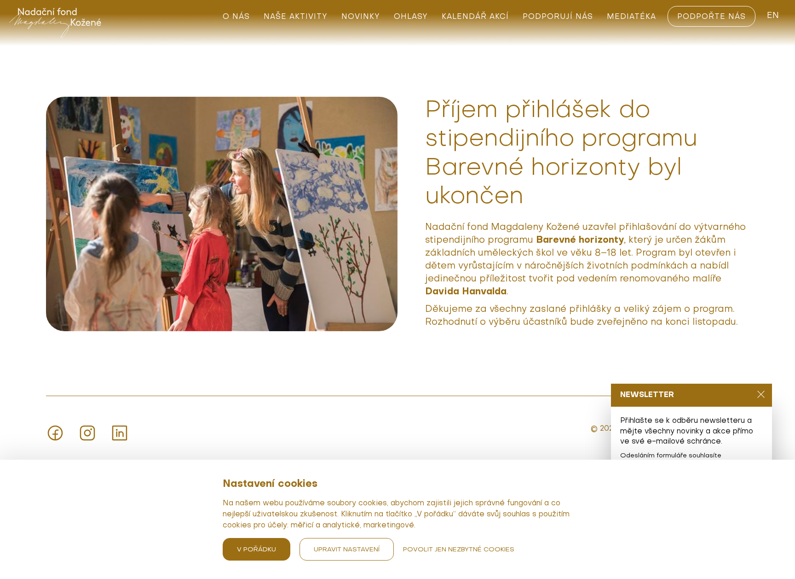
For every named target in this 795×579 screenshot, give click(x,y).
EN (773, 16)
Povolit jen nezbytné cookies (458, 550)
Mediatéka (631, 17)
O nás (236, 17)
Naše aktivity (296, 17)
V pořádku (256, 550)
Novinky (360, 17)
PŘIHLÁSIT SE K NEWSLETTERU (672, 512)
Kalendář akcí (475, 17)
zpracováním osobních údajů (675, 464)
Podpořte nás (711, 17)
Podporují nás (558, 17)
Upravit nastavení (347, 550)
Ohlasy (411, 17)
